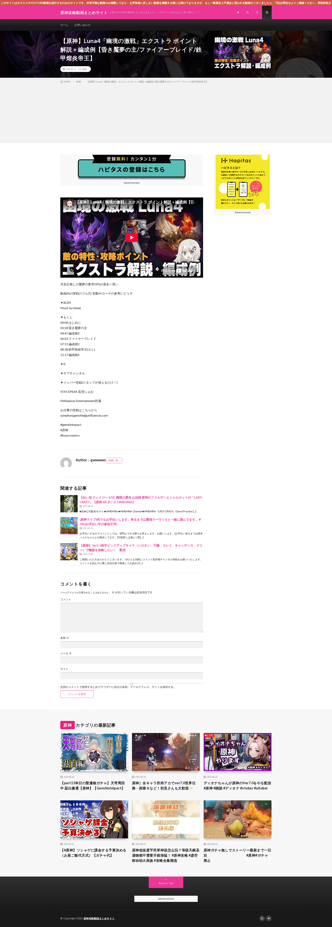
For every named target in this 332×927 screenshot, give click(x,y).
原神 (84, 69)
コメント (65, 599)
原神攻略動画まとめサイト (99, 918)
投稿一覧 (113, 460)
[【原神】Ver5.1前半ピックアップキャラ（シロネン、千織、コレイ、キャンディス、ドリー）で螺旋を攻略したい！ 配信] (69, 551)
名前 (64, 637)
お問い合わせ (82, 24)
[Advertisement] (166, 112)
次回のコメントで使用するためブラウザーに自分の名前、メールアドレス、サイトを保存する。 (118, 687)
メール (66, 653)
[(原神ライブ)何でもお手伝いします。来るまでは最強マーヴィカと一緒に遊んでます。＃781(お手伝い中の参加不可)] (69, 525)
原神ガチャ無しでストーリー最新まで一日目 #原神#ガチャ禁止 (237, 855)
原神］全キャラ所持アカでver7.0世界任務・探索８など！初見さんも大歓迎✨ (164, 785)
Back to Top (166, 883)
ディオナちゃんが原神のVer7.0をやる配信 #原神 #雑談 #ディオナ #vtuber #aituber (237, 785)
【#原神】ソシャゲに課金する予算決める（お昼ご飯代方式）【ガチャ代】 (93, 852)
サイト (64, 669)
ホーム (64, 24)
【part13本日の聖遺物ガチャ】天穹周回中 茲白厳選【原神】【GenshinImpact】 (92, 785)
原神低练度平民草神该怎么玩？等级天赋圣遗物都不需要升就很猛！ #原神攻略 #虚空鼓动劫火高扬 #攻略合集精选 (166, 855)
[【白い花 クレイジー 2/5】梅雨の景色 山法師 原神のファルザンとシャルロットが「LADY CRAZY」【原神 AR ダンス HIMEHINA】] (69, 503)
